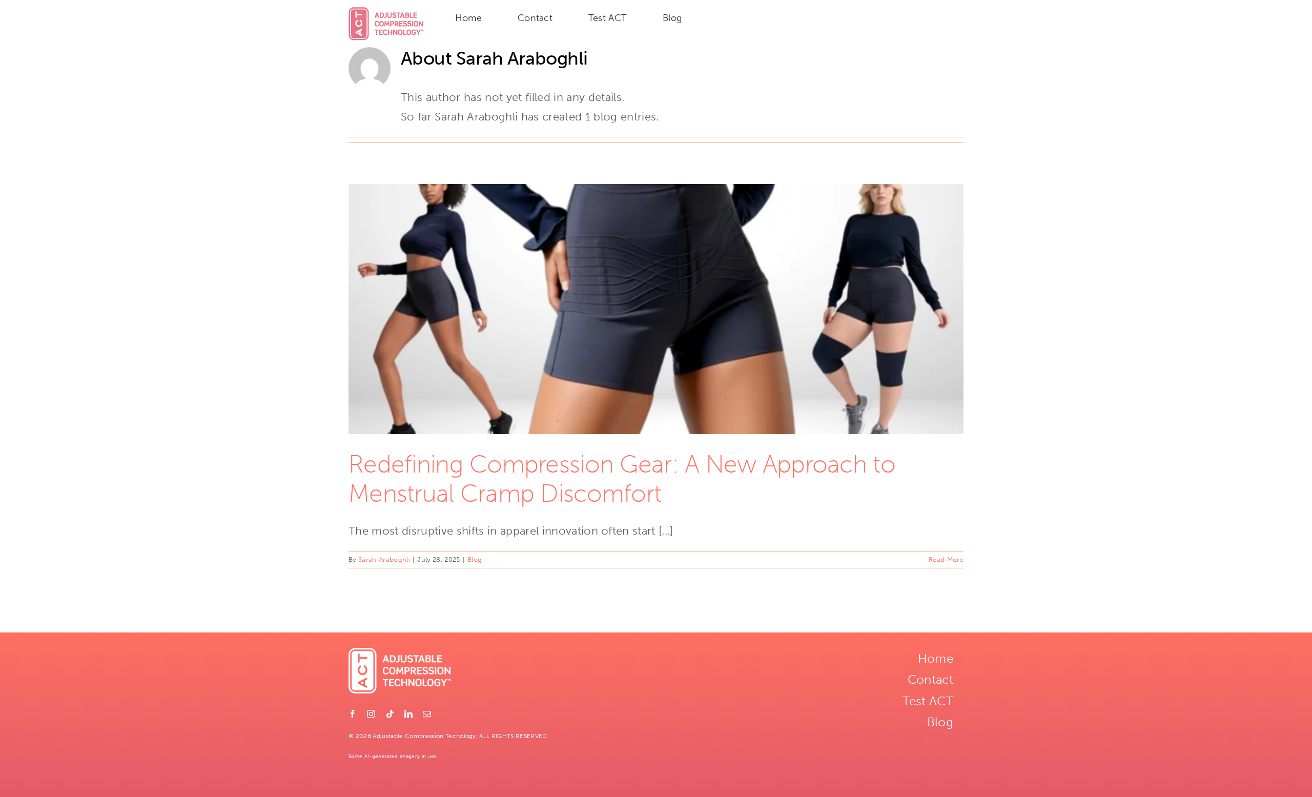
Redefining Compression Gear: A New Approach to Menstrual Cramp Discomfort (621, 478)
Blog (474, 559)
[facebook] (352, 714)
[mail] (427, 714)
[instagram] (371, 714)
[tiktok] (390, 714)
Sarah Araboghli (384, 559)
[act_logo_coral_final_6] (386, 12)
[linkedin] (408, 714)
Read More (946, 559)
